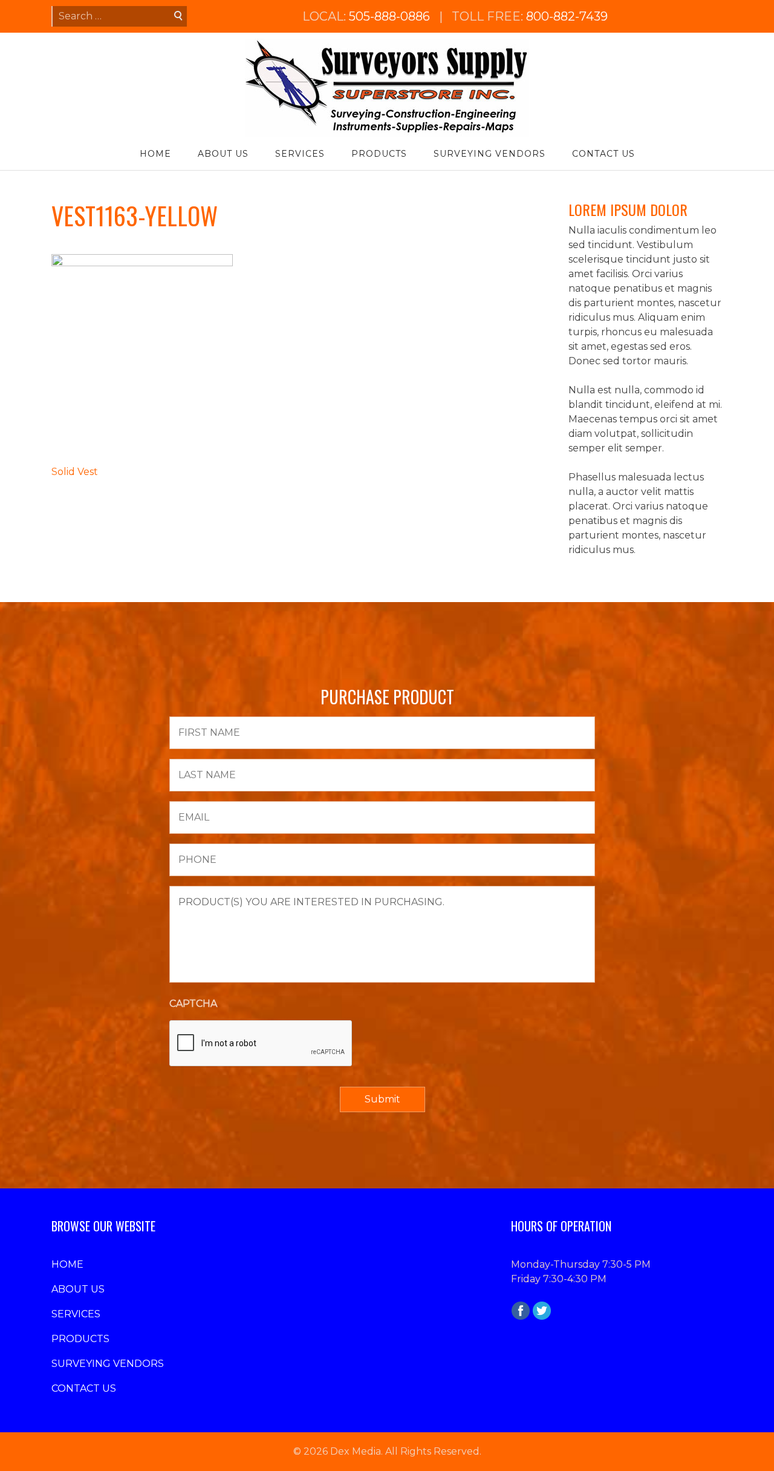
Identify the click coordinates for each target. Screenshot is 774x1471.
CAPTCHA (193, 1003)
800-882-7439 (567, 16)
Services (300, 153)
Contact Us (603, 153)
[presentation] (261, 1043)
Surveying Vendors (489, 153)
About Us (223, 153)
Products (379, 153)
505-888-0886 (389, 16)
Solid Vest (74, 471)
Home (155, 153)
